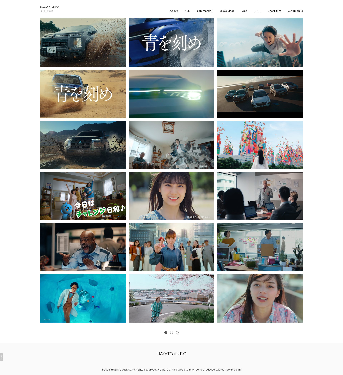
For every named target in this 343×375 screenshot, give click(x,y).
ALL (187, 11)
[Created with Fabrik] (1, 357)
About (174, 11)
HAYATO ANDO (172, 353)
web (244, 11)
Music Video (227, 11)
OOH (258, 11)
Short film (274, 11)
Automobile (295, 11)
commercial (204, 11)
